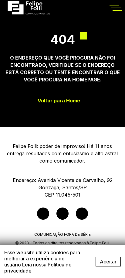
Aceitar (108, 262)
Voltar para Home (59, 101)
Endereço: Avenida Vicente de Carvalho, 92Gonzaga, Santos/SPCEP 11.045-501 (63, 187)
